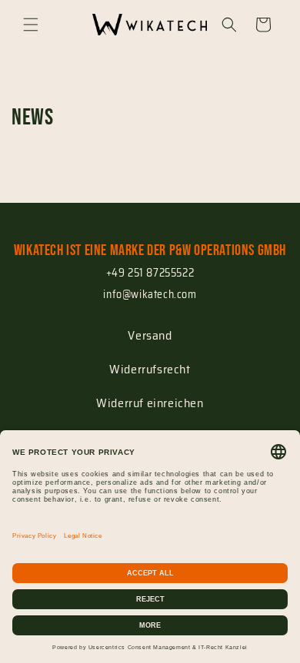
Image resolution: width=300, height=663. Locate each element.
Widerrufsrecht (149, 369)
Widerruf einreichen (149, 403)
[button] (31, 24)
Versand (150, 335)
